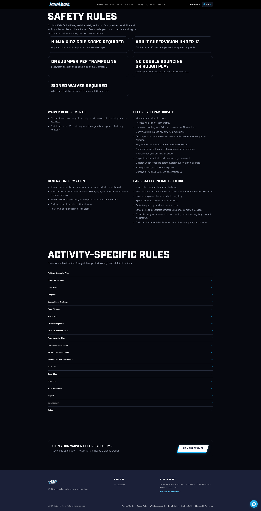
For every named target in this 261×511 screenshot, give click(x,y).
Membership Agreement (204, 506)
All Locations (119, 485)
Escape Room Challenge (58, 302)
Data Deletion (173, 506)
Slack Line (52, 367)
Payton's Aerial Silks (56, 338)
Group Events (130, 4)
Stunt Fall (51, 381)
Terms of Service (128, 506)
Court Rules (53, 287)
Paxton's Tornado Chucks (58, 331)
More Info (161, 4)
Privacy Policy (142, 506)
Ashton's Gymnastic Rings (59, 273)
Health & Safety (187, 506)
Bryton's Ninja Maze (56, 280)
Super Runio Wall (55, 388)
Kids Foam (52, 316)
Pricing (100, 4)
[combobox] (207, 4)
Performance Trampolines (58, 352)
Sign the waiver (193, 448)
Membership (110, 4)
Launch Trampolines (56, 324)
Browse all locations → (171, 491)
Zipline (50, 410)
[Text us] (254, 504)
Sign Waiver (150, 4)
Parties (119, 4)
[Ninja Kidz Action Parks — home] (60, 4)
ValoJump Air (53, 403)
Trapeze (51, 396)
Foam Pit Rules (54, 309)
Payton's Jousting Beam (58, 345)
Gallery (140, 4)
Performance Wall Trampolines (60, 360)
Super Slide (52, 374)
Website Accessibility (158, 506)
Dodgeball (52, 295)
